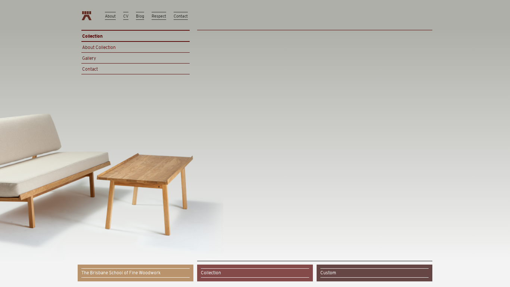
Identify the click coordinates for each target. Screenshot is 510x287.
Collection (211, 272)
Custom (328, 272)
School (121, 272)
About (110, 16)
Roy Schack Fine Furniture (86, 16)
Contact (181, 16)
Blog (140, 16)
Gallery (89, 58)
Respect (159, 16)
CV (125, 16)
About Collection (99, 47)
